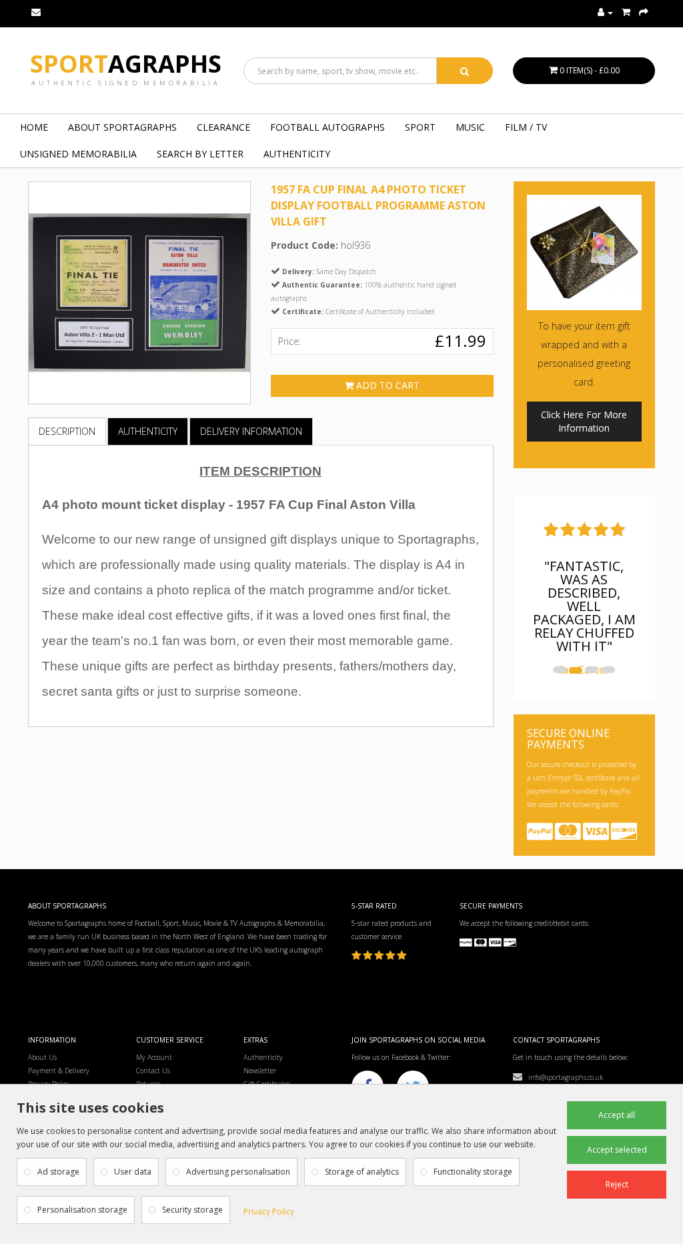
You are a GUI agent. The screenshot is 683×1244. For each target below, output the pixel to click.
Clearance (223, 127)
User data (132, 1171)
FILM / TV (526, 127)
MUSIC (470, 127)
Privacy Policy (268, 1211)
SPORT (420, 127)
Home (34, 127)
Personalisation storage (82, 1209)
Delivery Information (251, 431)
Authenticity (296, 153)
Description (67, 431)
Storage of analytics (362, 1171)
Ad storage (58, 1171)
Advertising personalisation (238, 1171)
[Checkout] (643, 12)
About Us (42, 1057)
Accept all (616, 1115)
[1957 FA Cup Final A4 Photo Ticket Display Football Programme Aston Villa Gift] (139, 292)
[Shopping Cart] (626, 12)
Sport (125, 63)
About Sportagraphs (122, 127)
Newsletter (259, 1070)
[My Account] (605, 12)
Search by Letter (200, 153)
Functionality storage (473, 1171)
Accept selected (617, 1149)
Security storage (192, 1209)
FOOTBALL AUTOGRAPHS (327, 127)
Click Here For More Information (584, 421)
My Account (154, 1057)
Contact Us (153, 1070)
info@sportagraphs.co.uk (562, 1077)
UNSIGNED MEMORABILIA (78, 153)
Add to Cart (387, 385)
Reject (617, 1184)
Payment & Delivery (58, 1070)
